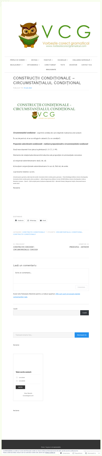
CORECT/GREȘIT (50, 65)
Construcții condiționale (33, 232)
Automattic (57, 447)
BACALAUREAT (15, 65)
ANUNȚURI (73, 65)
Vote (20, 387)
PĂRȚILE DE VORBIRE (17, 60)
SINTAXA (34, 60)
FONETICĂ (47, 60)
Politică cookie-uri (50, 452)
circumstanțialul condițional (69, 232)
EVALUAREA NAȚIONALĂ (81, 60)
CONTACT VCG (86, 65)
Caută (15, 309)
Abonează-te (81, 335)
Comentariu (81, 287)
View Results (28, 393)
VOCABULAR (62, 60)
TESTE (62, 65)
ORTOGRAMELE (32, 65)
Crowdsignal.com (28, 395)
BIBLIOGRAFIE (51, 69)
